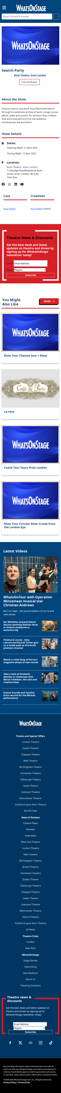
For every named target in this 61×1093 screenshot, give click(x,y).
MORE (47, 301)
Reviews (30, 829)
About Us (30, 979)
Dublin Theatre (31, 748)
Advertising (30, 966)
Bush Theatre (14, 167)
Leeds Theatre (30, 785)
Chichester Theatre (30, 773)
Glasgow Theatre (30, 754)
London (30, 941)
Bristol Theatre (30, 866)
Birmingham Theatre (30, 767)
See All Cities (30, 810)
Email (10, 263)
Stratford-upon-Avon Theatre (30, 804)
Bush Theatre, (22, 75)
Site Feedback (30, 973)
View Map (12, 177)
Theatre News (30, 823)
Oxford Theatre (30, 917)
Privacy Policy (9, 1082)
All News (30, 929)
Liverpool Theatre (30, 792)
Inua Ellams (9, 208)
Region (10, 269)
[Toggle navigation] (1, 7)
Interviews (30, 835)
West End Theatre (30, 841)
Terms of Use (24, 1082)
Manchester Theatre (30, 798)
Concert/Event (29, 82)
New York (30, 948)
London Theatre (30, 742)
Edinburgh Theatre (30, 779)
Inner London (38, 75)
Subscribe (30, 275)
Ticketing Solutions (30, 985)
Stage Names (30, 960)
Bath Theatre (30, 760)
